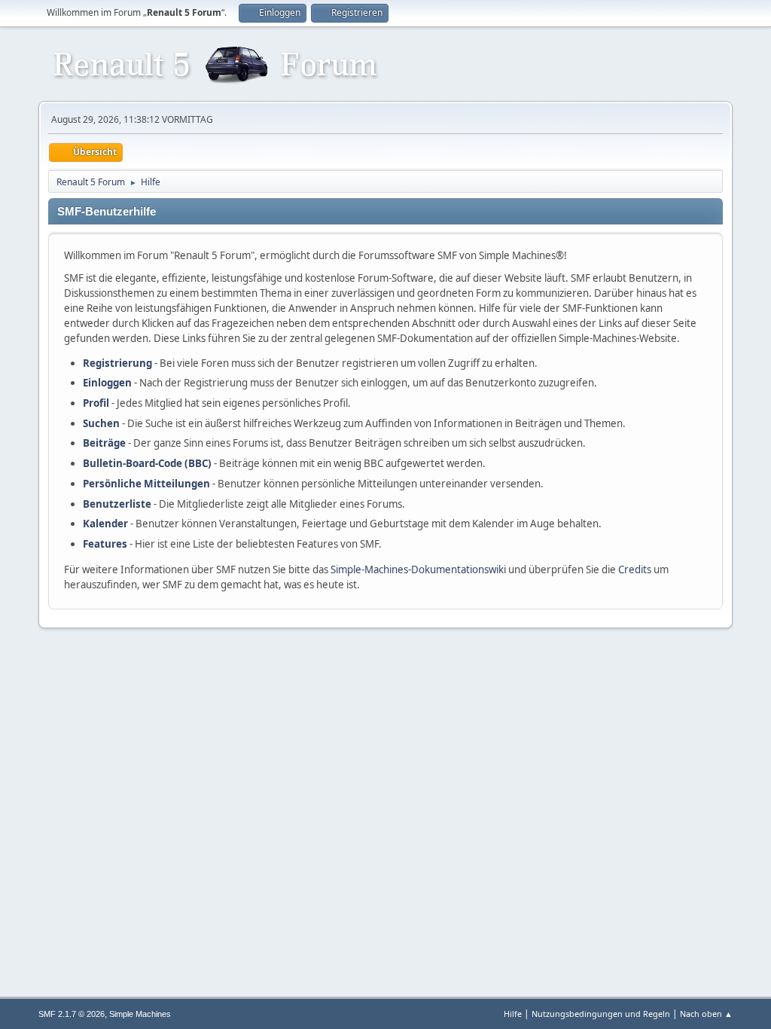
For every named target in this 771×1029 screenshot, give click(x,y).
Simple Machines (140, 1013)
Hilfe (513, 1013)
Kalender (105, 523)
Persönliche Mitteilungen (146, 483)
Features (105, 544)
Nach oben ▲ (706, 1013)
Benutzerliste (117, 504)
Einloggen (107, 382)
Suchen (101, 423)
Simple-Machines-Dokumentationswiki (418, 569)
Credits (634, 569)
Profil (96, 403)
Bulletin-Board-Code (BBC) (147, 463)
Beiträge (104, 443)
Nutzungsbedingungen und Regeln (601, 1013)
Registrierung (117, 363)
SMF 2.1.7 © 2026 (71, 1013)
